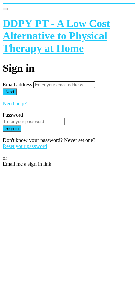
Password (13, 115)
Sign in (12, 128)
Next (9, 91)
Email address (18, 84)
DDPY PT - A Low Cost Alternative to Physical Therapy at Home (56, 35)
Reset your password (25, 146)
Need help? (15, 103)
